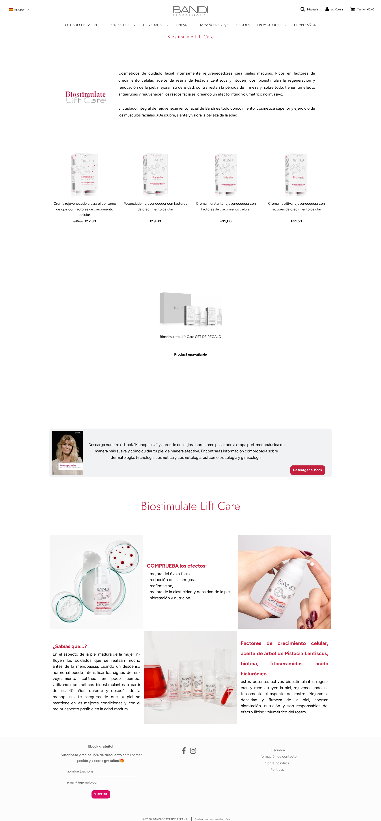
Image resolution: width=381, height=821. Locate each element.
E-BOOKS (243, 24)
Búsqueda (277, 750)
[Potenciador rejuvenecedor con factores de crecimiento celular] (155, 175)
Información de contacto (277, 756)
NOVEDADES (153, 24)
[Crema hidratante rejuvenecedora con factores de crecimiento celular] (226, 175)
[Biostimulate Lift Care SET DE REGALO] (190, 309)
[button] (19, 9)
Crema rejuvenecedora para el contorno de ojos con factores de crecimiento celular (85, 209)
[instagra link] (193, 752)
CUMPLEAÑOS (305, 24)
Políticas (277, 769)
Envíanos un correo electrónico (213, 819)
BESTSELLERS (121, 24)
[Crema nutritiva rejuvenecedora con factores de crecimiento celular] (296, 175)
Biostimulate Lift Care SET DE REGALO (190, 337)
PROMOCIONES (270, 24)
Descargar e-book (307, 470)
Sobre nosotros (277, 763)
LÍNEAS (182, 24)
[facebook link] (184, 752)
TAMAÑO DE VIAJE (214, 24)
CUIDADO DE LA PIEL (82, 24)
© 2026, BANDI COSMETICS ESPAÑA (164, 819)
